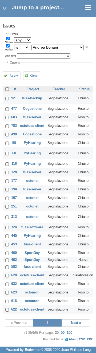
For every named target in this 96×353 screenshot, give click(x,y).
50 (14, 143)
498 (14, 134)
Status (9, 42)
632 (14, 284)
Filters (14, 34)
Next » (76, 323)
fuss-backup (32, 98)
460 (14, 253)
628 (14, 275)
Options (15, 62)
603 (14, 117)
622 (14, 309)
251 (14, 206)
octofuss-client (32, 126)
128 (14, 172)
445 (14, 236)
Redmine (32, 350)
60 (14, 153)
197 (14, 198)
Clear (33, 75)
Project (33, 89)
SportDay (32, 253)
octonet (32, 181)
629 (14, 292)
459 (14, 244)
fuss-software (32, 227)
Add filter (10, 55)
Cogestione (32, 109)
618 (14, 301)
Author (9, 49)
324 (14, 227)
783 (14, 126)
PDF (90, 339)
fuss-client (32, 244)
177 (14, 181)
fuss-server (32, 117)
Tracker (59, 89)
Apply (14, 75)
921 (14, 98)
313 (14, 217)
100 (69, 333)
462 (14, 260)
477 (14, 109)
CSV (82, 339)
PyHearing (32, 143)
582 (14, 267)
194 (14, 189)
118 (14, 164)
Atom (73, 339)
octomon (32, 292)
